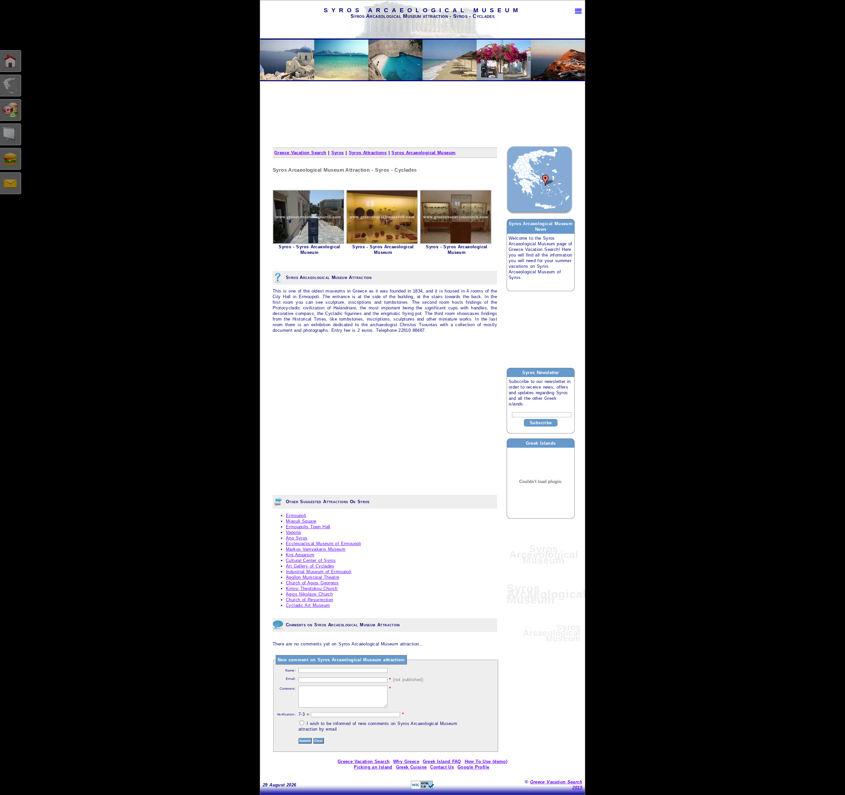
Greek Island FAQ (442, 761)
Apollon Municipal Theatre (312, 577)
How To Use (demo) (486, 761)
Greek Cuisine (411, 767)
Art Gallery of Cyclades (310, 566)
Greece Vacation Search (300, 152)
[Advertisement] (540, 329)
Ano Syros (296, 538)
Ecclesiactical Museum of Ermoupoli (323, 543)
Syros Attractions (368, 152)
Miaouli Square (301, 521)
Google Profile (473, 767)
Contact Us (442, 767)
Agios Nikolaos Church (309, 594)
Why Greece (406, 761)
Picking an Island (373, 767)
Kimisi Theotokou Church (312, 588)
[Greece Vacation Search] (578, 11)
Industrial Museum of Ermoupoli (319, 571)
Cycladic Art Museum (308, 605)
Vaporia (293, 532)
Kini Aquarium (300, 554)
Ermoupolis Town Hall (308, 526)
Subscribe (541, 422)
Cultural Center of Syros (311, 560)
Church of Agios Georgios (312, 582)
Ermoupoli (296, 515)
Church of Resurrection (309, 599)
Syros (337, 152)
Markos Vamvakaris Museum (315, 549)
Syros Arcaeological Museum (423, 152)
